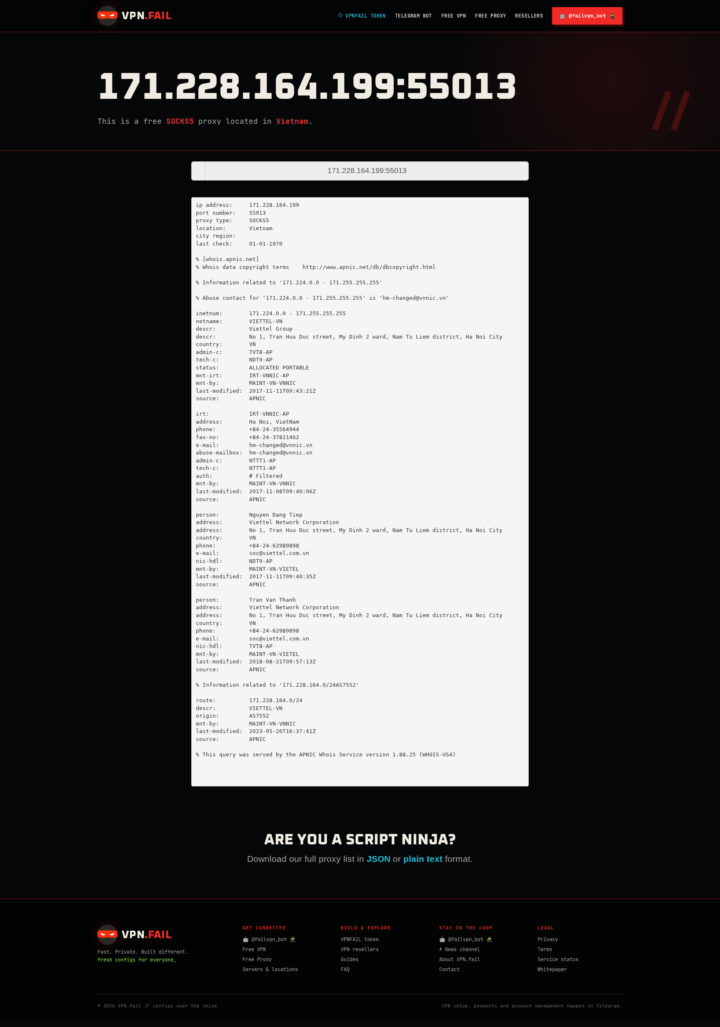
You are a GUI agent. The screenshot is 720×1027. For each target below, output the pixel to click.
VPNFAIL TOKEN (362, 16)
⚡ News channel (459, 949)
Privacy (548, 939)
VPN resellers (360, 949)
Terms (545, 949)
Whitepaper (552, 969)
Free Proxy (490, 16)
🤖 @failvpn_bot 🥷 (587, 16)
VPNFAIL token (360, 939)
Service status (558, 959)
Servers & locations (270, 969)
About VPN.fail (459, 959)
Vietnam (292, 121)
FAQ (345, 969)
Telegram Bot (413, 16)
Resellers (529, 16)
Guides (349, 959)
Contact (449, 969)
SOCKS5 (180, 121)
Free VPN (453, 16)
